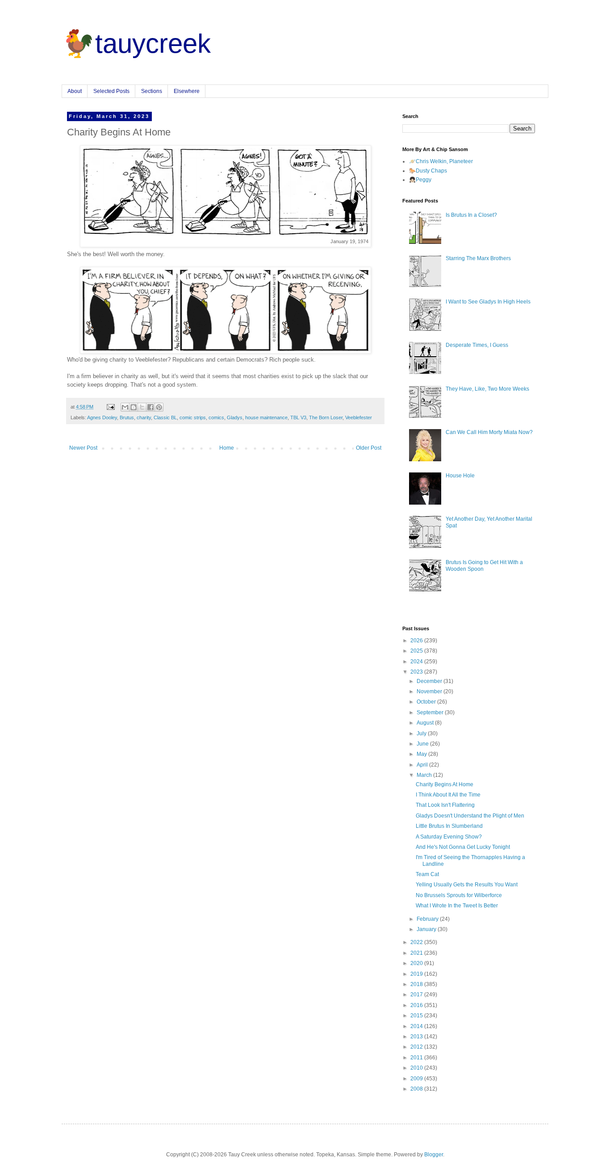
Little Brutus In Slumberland (449, 826)
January (427, 929)
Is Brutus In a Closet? (471, 215)
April (423, 765)
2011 (417, 1057)
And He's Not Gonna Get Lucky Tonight (463, 847)
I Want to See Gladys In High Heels (488, 302)
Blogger (433, 1154)
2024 (417, 661)
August (426, 723)
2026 (417, 640)
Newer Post (83, 448)
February (428, 919)
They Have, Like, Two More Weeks (487, 389)
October (427, 702)
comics (216, 417)
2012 (417, 1047)
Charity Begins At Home (444, 784)
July (422, 733)
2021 (417, 953)
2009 (417, 1078)
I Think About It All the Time (448, 795)
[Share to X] (142, 407)
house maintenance (266, 417)
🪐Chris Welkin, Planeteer (441, 161)
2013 (417, 1036)
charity (144, 417)
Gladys (234, 417)
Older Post (368, 448)
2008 (417, 1089)
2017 (417, 994)
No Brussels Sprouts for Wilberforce (459, 895)
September (431, 712)
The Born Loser (326, 417)
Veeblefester (358, 417)
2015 (417, 1015)
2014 (417, 1026)
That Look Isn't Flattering (445, 805)
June (423, 744)
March (425, 775)
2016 (417, 1005)
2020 (417, 963)
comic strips (193, 417)
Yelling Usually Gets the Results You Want (467, 884)
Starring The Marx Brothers (478, 258)
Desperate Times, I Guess (477, 345)
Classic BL (165, 417)
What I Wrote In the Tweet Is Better (457, 905)
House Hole (460, 475)
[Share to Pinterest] (159, 407)
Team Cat (427, 874)
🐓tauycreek (136, 44)
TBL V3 (298, 417)
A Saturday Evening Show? (449, 837)
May (422, 754)
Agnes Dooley (102, 417)
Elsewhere (187, 91)
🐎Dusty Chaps (428, 171)
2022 (417, 942)
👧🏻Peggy (420, 180)
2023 (417, 672)
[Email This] (125, 407)
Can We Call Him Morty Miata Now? (489, 432)
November (430, 691)
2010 (417, 1068)
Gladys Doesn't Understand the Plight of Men (470, 816)
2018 (417, 984)
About (74, 91)
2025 (417, 651)
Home (226, 448)
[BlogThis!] (133, 407)
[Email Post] (110, 406)
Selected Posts (111, 91)
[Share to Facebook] (150, 407)
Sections (151, 91)
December (430, 681)
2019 (417, 974)
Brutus (127, 417)
